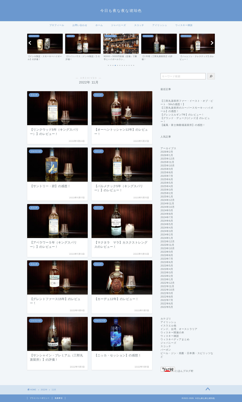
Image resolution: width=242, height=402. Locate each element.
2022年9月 (167, 293)
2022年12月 (168, 282)
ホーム (99, 25)
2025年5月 (167, 182)
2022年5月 (167, 307)
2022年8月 (167, 296)
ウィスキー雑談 (184, 25)
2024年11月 (167, 203)
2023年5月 (167, 265)
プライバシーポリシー (40, 398)
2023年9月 (167, 251)
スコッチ (139, 25)
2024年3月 (167, 231)
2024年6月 (167, 220)
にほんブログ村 (184, 370)
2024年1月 (167, 238)
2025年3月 (167, 189)
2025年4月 (167, 186)
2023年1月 (167, 279)
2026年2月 (167, 151)
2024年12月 (168, 200)
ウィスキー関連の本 (172, 332)
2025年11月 (167, 162)
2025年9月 (167, 169)
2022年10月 (168, 289)
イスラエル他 (168, 325)
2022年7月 (167, 300)
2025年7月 (167, 175)
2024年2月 (167, 234)
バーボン (166, 349)
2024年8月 (167, 213)
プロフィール (56, 25)
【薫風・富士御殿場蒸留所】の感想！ (183, 125)
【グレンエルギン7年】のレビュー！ (182, 114)
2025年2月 (167, 193)
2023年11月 (167, 244)
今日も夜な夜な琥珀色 (121, 10)
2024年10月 (168, 207)
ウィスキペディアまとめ (175, 339)
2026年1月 (167, 155)
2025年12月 (168, 158)
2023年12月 (168, 241)
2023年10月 (168, 248)
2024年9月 (167, 210)
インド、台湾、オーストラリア (179, 329)
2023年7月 (167, 258)
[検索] (211, 76)
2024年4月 (167, 227)
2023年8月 (167, 255)
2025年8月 (167, 172)
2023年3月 (167, 272)
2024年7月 (167, 217)
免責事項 (59, 398)
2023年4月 (167, 269)
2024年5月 (167, 224)
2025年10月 (168, 165)
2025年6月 (167, 179)
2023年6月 (167, 262)
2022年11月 (167, 286)
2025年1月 (167, 196)
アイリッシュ (159, 25)
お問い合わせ (79, 25)
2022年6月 (167, 303)
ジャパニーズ (118, 25)
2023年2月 (167, 276)
